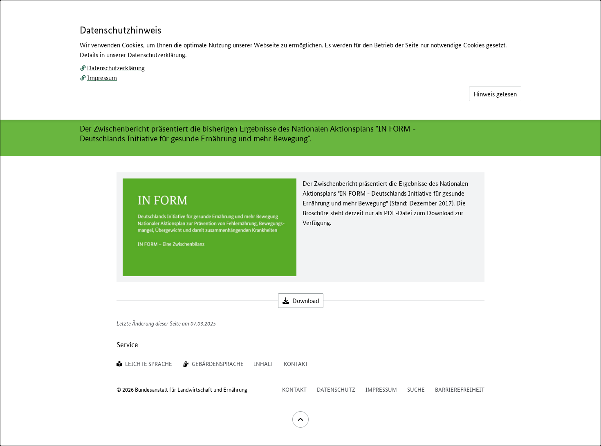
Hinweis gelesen (495, 93)
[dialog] (300, 223)
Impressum (102, 77)
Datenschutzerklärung (116, 67)
